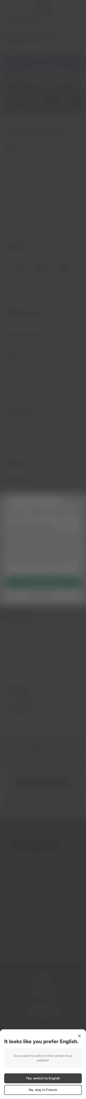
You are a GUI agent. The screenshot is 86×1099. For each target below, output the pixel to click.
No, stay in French (43, 1090)
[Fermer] (79, 1036)
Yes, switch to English (43, 1078)
